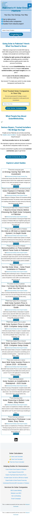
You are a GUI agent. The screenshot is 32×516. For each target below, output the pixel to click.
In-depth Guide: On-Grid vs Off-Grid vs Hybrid (16, 477)
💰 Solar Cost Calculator (16, 459)
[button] (3, 122)
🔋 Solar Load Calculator (16, 456)
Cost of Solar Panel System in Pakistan (16, 469)
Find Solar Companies (16, 108)
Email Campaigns (16, 498)
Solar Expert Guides (22, 195)
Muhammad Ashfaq (11, 176)
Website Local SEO (16, 493)
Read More (16, 186)
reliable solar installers (9, 135)
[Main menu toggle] (30, 5)
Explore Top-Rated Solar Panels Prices (16, 474)
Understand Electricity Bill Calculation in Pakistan (16, 483)
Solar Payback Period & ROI (16, 472)
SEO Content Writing (16, 490)
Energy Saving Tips (22, 176)
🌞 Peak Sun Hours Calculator (16, 462)
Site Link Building (16, 496)
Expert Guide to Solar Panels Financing (16, 480)
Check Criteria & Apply (16, 157)
